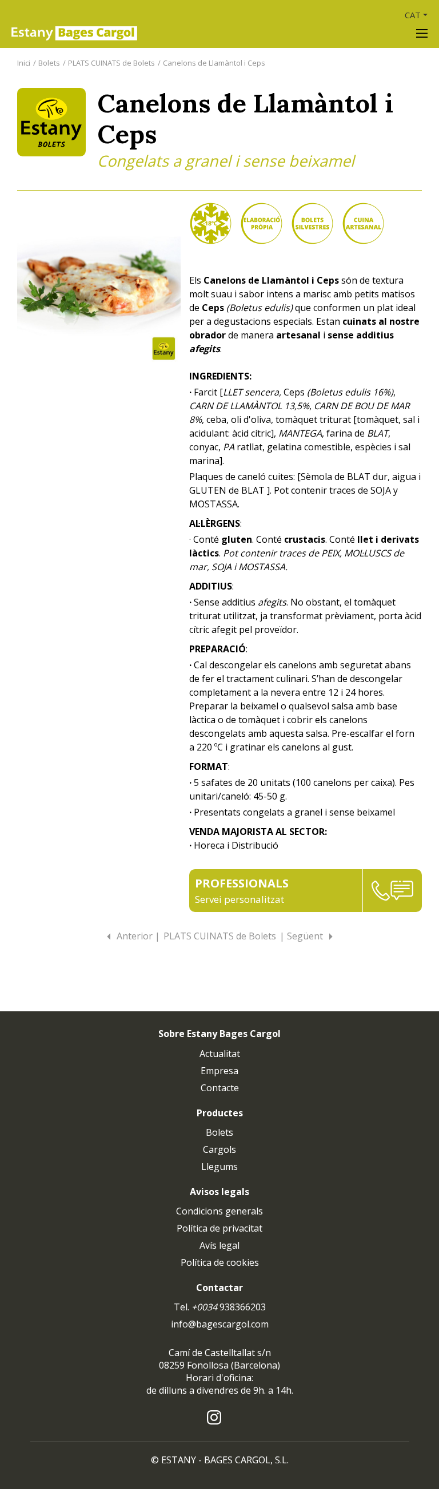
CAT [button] (413, 15)
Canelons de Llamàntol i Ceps (214, 63)
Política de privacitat (219, 1228)
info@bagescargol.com (220, 1324)
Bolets (49, 63)
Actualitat (219, 1053)
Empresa (219, 1070)
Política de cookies (220, 1262)
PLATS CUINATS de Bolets (111, 63)
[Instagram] (214, 1416)
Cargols (219, 1149)
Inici (23, 63)
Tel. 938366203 (220, 1307)
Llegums (219, 1166)
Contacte (220, 1088)
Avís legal (219, 1245)
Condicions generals (219, 1211)
